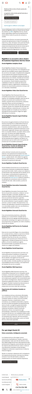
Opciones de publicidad (7, 379)
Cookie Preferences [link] (14, 377)
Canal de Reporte (5, 377)
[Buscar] (20, 3)
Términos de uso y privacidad (17, 374)
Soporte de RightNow (23, 52)
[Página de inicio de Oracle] (6, 3)
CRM (11, 31)
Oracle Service (14, 177)
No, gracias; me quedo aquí (10, 21)
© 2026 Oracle (5, 374)
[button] (3, 3)
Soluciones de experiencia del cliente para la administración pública (16, 323)
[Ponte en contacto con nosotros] (29, 3)
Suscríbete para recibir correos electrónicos (11, 382)
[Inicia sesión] (26, 3)
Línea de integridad (6, 384)
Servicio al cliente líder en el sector (9, 52)
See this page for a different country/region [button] (14, 25)
